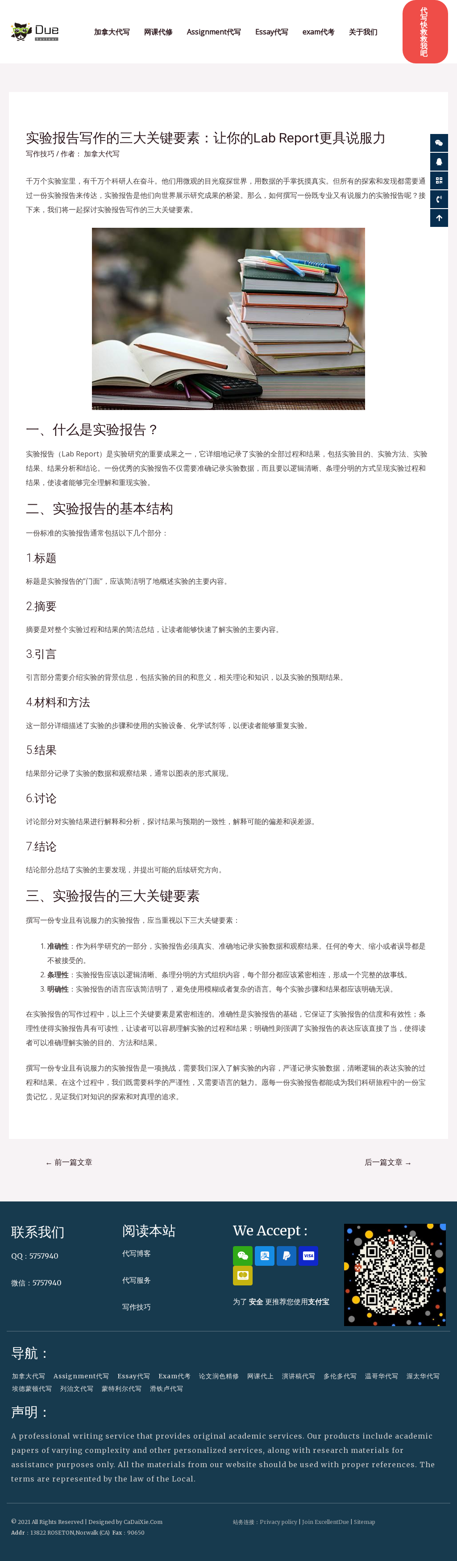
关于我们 (363, 32)
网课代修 (158, 32)
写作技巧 (40, 154)
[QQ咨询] (439, 162)
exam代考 (319, 32)
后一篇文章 (388, 1162)
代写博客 (136, 1253)
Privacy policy (278, 1522)
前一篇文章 (68, 1162)
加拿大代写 (112, 32)
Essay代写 (271, 32)
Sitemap (364, 1522)
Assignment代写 (214, 32)
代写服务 (136, 1280)
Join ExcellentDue (325, 1522)
